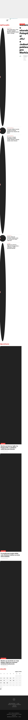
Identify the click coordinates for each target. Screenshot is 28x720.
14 (13, 680)
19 (7, 682)
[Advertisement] (14, 9)
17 (0, 682)
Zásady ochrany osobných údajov (14, 705)
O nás (18, 703)
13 (10, 680)
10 (0, 680)
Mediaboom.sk (12, 703)
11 (4, 680)
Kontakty (14, 706)
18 (4, 682)
